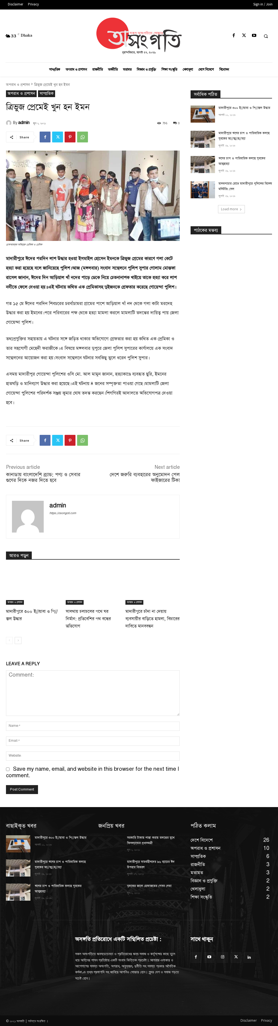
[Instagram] (222, 957)
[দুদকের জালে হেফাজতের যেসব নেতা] (110, 892)
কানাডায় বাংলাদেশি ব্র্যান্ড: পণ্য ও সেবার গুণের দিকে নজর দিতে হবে (43, 477)
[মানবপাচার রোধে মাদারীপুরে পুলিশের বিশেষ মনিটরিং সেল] (203, 189)
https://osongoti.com (62, 513)
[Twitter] (244, 36)
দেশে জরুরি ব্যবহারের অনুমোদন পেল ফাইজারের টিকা (145, 477)
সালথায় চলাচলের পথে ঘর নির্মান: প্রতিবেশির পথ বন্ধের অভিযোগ (88, 619)
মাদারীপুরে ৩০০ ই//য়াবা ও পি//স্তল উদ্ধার (244, 108)
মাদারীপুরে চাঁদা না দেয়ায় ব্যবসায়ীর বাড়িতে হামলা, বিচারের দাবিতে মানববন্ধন (152, 619)
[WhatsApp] (82, 137)
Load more (229, 209)
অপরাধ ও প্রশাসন (18, 84)
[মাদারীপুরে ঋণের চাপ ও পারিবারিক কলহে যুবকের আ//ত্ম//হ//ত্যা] (203, 139)
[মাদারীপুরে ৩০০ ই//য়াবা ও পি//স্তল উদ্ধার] (33, 586)
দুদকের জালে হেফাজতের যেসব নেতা (149, 886)
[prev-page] (9, 640)
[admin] (9, 123)
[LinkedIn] (249, 957)
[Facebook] (234, 36)
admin (24, 122)
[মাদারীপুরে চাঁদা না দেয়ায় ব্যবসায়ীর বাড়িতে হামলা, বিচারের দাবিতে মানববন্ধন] (152, 586)
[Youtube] (254, 36)
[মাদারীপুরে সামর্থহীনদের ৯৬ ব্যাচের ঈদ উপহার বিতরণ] (110, 868)
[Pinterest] (70, 137)
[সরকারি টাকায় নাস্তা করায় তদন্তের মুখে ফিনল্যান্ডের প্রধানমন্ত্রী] (110, 843)
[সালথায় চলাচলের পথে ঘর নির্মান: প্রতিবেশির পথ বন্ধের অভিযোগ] (93, 586)
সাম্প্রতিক (46, 93)
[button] (266, 36)
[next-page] (18, 640)
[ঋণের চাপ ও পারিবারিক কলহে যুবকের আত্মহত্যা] (203, 164)
